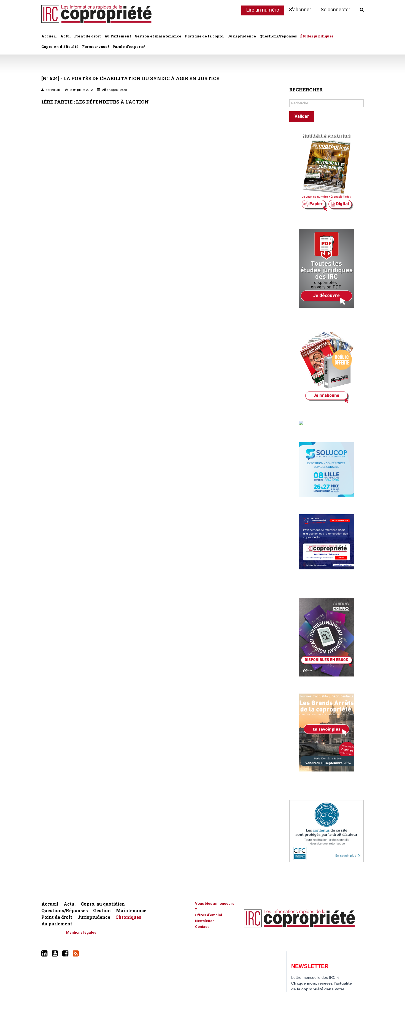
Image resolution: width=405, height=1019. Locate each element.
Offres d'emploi (208, 915)
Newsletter (204, 921)
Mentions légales (81, 932)
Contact (202, 927)
